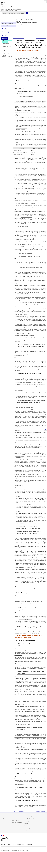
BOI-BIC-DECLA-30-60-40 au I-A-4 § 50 (30, 239)
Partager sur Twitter (2, 35)
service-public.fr (11, 844)
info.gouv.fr (3, 844)
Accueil (2, 15)
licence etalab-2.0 (24, 850)
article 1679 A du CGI (26, 217)
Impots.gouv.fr (26, 828)
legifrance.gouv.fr (20, 844)
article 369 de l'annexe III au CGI (37, 112)
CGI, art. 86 (21, 784)
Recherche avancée (36, 13)
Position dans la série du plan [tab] (7, 23)
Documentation (15, 820)
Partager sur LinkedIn (5, 35)
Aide (1, 816)
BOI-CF (28, 806)
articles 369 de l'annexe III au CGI (32, 59)
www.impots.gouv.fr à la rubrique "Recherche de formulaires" (31, 184)
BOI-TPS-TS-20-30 (42, 440)
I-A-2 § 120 (35, 145)
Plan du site (21, 847)
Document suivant (40, 38)
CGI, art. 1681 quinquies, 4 (24, 619)
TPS (14, 15)
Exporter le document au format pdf (2, 29)
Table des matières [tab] (5, 20)
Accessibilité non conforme (5, 847)
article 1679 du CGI (30, 215)
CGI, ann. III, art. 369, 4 (40, 175)
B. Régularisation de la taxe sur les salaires (7, 48)
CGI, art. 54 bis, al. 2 (23, 797)
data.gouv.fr (29, 844)
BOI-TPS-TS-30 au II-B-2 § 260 (29, 397)
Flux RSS (13, 816)
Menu (45, 1)
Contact (2, 818)
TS (16, 15)
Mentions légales (14, 847)
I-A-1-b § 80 (25, 756)
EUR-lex (25, 825)
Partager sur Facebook (8, 32)
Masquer (5, 38)
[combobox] (14, 13)
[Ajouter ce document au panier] (5, 29)
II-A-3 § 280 (23, 223)
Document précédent (19, 38)
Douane (25, 823)
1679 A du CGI (20, 107)
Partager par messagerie (8, 35)
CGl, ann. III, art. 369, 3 (26, 689)
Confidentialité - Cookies (29, 847)
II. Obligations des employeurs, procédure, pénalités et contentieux (7, 56)
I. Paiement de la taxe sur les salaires (7, 41)
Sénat (25, 830)
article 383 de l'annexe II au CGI (35, 200)
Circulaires (25, 821)
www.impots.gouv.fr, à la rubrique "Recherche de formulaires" (28, 661)
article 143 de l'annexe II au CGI (24, 492)
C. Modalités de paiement (6, 51)
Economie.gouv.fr (27, 827)
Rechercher (27, 13)
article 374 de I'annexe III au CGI (23, 351)
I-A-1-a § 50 (35, 751)
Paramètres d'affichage (40, 847)
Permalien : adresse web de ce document (2, 32)
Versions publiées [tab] (5, 25)
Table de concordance (16, 818)
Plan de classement (8, 15)
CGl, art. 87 (37, 653)
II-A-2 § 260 (23, 219)
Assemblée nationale (27, 816)
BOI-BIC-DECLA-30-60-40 (33, 633)
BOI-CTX (33, 806)
